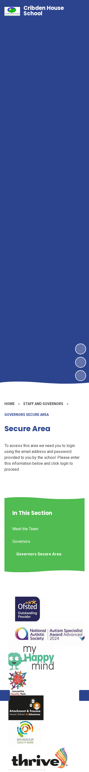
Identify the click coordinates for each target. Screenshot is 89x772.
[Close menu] (77, 11)
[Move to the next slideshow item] (80, 349)
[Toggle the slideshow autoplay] (80, 375)
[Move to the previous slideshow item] (80, 362)
